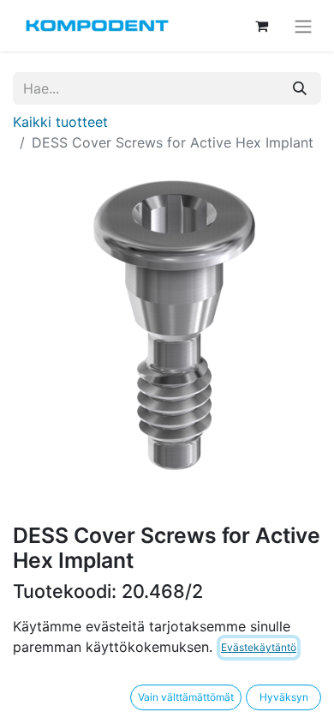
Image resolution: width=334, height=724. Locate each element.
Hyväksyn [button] (283, 697)
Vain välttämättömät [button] (186, 697)
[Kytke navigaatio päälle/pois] (303, 26)
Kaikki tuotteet (60, 121)
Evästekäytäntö (258, 647)
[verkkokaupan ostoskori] (261, 26)
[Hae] (299, 88)
